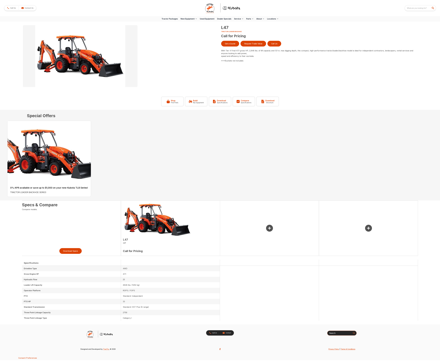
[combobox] (420, 8)
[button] (11, 8)
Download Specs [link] (70, 251)
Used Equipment (207, 19)
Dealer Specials (224, 19)
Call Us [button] (274, 43)
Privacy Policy (334, 349)
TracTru (106, 349)
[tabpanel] (121, 56)
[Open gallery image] (80, 56)
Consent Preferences (27, 358)
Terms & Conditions (348, 349)
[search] (433, 8)
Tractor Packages (170, 19)
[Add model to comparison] (269, 228)
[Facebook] (220, 349)
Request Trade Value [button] (253, 43)
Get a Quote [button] (230, 43)
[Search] (354, 333)
